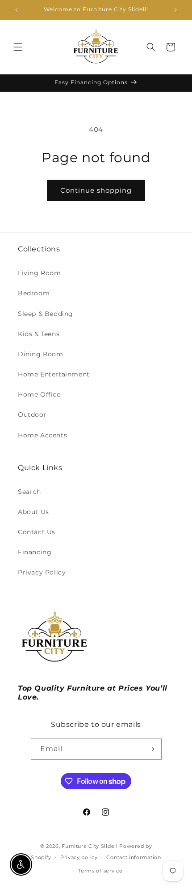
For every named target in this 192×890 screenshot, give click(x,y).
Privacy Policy (42, 572)
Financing (34, 552)
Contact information (133, 857)
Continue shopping (96, 190)
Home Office (39, 394)
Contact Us (36, 532)
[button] (18, 47)
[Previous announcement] (16, 10)
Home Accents (42, 435)
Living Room (39, 273)
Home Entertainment (54, 374)
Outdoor (32, 414)
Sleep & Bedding (45, 314)
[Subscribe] (151, 749)
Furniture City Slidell (89, 846)
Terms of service (100, 871)
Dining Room (40, 354)
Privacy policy (79, 857)
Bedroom (34, 293)
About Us (33, 512)
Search (29, 492)
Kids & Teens (38, 334)
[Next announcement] (175, 10)
